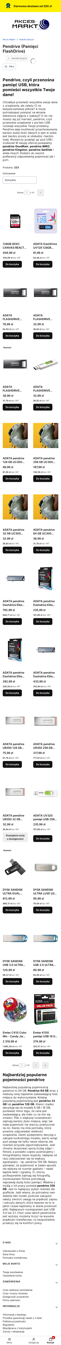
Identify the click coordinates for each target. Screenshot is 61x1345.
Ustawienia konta (12, 1275)
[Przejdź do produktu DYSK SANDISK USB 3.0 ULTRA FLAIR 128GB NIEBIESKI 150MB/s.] (15, 938)
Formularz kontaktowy (15, 1257)
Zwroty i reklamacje (13, 1331)
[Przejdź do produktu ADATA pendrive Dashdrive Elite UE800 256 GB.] (15, 649)
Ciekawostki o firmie (14, 1250)
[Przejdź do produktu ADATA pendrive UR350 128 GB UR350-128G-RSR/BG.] (15, 721)
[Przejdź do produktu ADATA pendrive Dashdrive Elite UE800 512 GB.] (45, 649)
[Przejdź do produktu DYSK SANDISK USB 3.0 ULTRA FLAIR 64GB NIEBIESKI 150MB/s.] (45, 938)
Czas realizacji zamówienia (17, 1289)
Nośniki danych (26, 39)
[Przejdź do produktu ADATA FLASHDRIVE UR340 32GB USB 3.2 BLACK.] (45, 292)
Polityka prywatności (14, 1321)
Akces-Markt (9, 39)
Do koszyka (12, 264)
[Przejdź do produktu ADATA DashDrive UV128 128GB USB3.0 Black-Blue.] (45, 221)
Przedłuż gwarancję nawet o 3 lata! (22, 1317)
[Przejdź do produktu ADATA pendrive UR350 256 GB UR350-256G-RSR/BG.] (45, 721)
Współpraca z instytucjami (17, 1328)
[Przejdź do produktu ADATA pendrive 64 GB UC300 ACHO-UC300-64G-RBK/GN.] (45, 506)
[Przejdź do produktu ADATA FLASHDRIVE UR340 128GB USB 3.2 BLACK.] (15, 292)
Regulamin (8, 1324)
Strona (20, 192)
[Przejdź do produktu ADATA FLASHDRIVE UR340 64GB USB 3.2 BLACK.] (15, 364)
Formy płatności (11, 1300)
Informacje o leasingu (14, 1314)
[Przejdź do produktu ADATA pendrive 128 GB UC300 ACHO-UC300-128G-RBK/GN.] (15, 435)
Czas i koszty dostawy (15, 1293)
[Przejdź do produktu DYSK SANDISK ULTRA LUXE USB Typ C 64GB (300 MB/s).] (45, 866)
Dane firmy (9, 1254)
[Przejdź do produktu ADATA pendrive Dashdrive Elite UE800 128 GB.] (45, 578)
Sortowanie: (9, 173)
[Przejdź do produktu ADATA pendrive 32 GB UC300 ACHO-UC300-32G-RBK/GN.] (15, 506)
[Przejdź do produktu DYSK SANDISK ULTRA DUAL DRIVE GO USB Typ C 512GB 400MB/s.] (15, 866)
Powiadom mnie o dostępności (15, 837)
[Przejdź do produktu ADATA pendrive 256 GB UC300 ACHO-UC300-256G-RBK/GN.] (45, 435)
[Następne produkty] (35, 1065)
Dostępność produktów (16, 1296)
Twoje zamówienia (13, 1272)
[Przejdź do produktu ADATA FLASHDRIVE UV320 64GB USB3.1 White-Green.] (45, 364)
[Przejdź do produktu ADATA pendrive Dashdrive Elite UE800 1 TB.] (15, 578)
